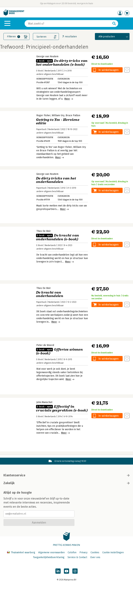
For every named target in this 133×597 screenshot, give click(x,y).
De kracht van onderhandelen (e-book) (57, 237)
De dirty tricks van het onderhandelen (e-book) (62, 63)
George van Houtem (47, 56)
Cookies (95, 552)
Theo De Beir (43, 231)
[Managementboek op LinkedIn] (58, 571)
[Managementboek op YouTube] (66, 571)
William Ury (58, 115)
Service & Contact (77, 557)
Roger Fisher (43, 115)
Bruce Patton (73, 115)
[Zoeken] (114, 23)
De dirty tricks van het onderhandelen (56, 180)
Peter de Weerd (45, 345)
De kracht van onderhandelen (49, 294)
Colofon (72, 552)
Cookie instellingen (113, 552)
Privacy (83, 552)
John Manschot (44, 402)
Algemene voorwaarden (51, 552)
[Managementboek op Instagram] (75, 571)
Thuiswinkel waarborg (23, 552)
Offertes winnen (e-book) (59, 351)
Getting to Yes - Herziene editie (57, 121)
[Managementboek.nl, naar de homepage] (13, 14)
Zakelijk (9, 483)
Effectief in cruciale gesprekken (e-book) (62, 408)
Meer (67, 98)
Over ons (95, 557)
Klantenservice (14, 475)
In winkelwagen (109, 69)
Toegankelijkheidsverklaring (48, 557)
